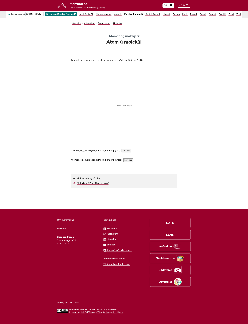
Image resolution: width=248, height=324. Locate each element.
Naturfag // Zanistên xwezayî (93, 183)
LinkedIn (111, 239)
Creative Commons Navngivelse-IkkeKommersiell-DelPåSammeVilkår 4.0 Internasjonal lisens (96, 311)
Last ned (126, 150)
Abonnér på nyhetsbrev (119, 250)
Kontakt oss (109, 219)
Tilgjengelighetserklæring (116, 264)
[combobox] (34, 14)
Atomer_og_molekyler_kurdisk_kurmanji (92, 150)
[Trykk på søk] (171, 5)
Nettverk (62, 228)
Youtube (110, 244)
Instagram (112, 233)
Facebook (111, 228)
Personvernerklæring (114, 258)
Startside (76, 23)
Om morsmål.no (65, 219)
